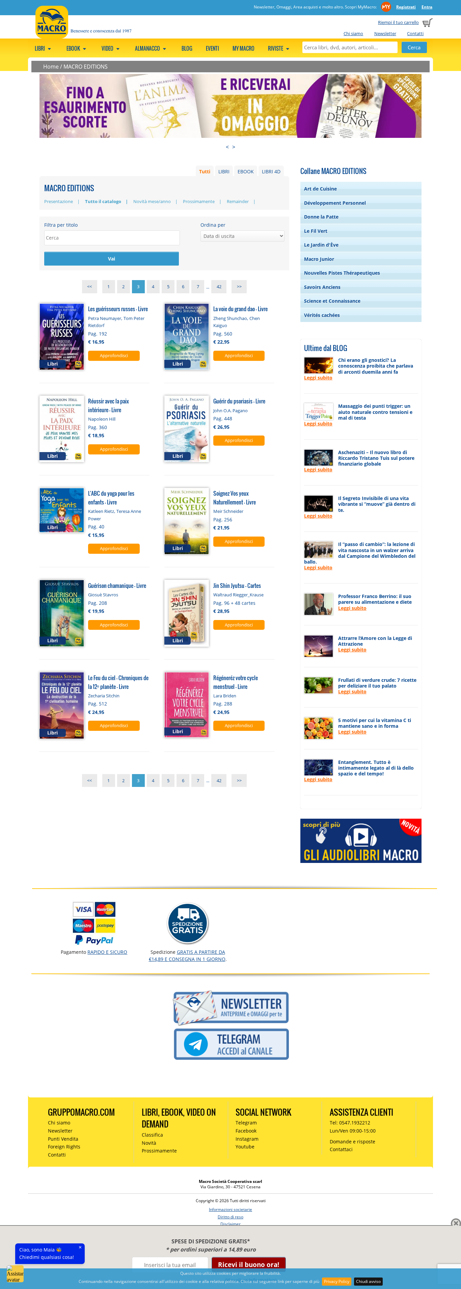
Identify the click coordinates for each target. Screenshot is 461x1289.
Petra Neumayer (104, 318)
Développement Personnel (335, 203)
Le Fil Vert (315, 231)
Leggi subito (318, 377)
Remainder (238, 201)
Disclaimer (230, 1224)
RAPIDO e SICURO (107, 952)
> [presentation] (233, 147)
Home (51, 66)
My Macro (243, 48)
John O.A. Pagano (230, 410)
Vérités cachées (322, 315)
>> (239, 287)
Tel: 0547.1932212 (350, 1122)
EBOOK (246, 171)
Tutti (204, 171)
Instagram (247, 1139)
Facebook (246, 1130)
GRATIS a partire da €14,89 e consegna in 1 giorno (187, 955)
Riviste (276, 48)
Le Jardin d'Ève (321, 245)
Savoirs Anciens (322, 287)
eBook (73, 48)
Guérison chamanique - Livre (117, 585)
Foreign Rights (64, 1146)
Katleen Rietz (101, 511)
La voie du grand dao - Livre (240, 309)
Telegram (246, 1122)
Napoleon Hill (101, 419)
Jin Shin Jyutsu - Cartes (237, 585)
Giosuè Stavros (103, 595)
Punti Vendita (63, 1139)
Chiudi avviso (368, 1281)
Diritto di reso (230, 1217)
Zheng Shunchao (230, 318)
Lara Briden (224, 696)
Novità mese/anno (152, 201)
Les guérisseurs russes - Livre (118, 309)
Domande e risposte (352, 1141)
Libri (40, 48)
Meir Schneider (228, 511)
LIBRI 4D (271, 171)
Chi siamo (353, 33)
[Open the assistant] (15, 1273)
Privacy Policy (336, 1281)
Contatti (415, 33)
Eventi (212, 48)
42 (219, 287)
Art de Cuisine (320, 188)
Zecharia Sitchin (103, 696)
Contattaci (341, 1149)
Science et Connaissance (332, 301)
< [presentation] (227, 147)
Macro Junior (319, 259)
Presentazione (58, 201)
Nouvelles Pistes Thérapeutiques (342, 273)
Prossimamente (199, 201)
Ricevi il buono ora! (248, 1264)
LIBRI (223, 171)
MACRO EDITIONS (85, 66)
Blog (187, 48)
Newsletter (385, 33)
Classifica (152, 1135)
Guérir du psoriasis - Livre (239, 401)
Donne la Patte (321, 217)
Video (108, 48)
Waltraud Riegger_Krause (238, 595)
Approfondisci (114, 355)
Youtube (245, 1146)
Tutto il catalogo (103, 201)
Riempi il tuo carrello (398, 22)
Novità (149, 1143)
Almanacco (148, 48)
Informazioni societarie (230, 1209)
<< (89, 287)
